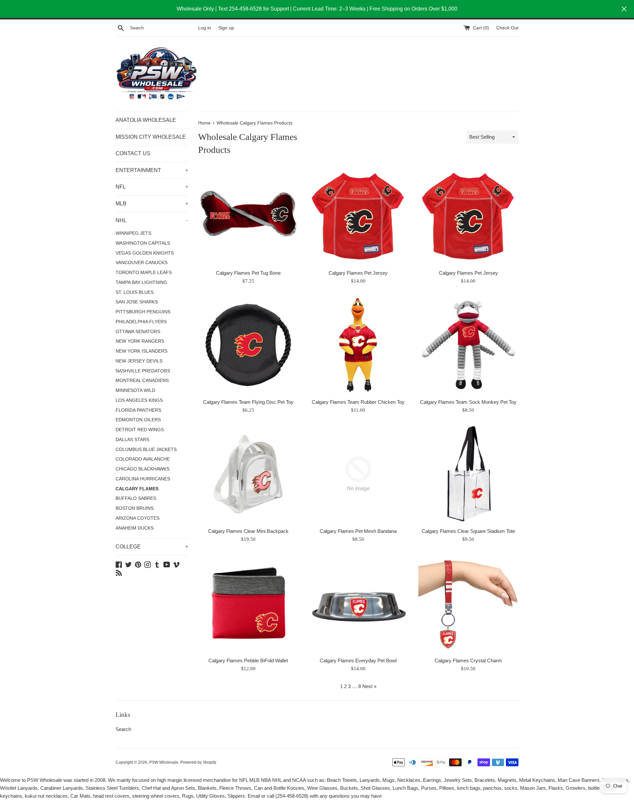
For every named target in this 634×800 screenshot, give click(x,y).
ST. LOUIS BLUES (135, 292)
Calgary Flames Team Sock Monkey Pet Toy (468, 402)
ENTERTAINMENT (152, 170)
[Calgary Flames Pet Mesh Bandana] (358, 474)
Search (123, 729)
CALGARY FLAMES (137, 488)
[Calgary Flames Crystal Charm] (468, 603)
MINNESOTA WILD (135, 390)
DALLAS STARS (132, 439)
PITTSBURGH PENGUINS (143, 311)
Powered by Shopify (198, 762)
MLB (152, 203)
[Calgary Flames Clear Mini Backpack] (248, 474)
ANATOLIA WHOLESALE (146, 120)
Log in (204, 27)
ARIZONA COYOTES (137, 518)
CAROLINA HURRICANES (143, 478)
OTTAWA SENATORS (138, 331)
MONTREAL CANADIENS (142, 380)
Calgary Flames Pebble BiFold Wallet (248, 660)
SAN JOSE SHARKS (137, 301)
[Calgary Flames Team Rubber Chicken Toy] (358, 345)
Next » (369, 686)
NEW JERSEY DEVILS (139, 361)
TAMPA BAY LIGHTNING (141, 282)
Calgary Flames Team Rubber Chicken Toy (358, 402)
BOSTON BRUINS (135, 508)
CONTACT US (133, 153)
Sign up (226, 27)
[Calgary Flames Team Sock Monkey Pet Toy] (468, 345)
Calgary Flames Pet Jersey (358, 273)
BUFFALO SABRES (136, 498)
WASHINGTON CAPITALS (143, 243)
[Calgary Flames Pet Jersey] (358, 215)
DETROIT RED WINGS (140, 429)
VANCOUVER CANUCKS (141, 262)
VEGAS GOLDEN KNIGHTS (145, 253)
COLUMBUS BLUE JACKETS (146, 449)
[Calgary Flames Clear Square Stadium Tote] (468, 474)
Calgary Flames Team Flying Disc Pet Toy (248, 402)
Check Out (507, 27)
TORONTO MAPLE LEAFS (144, 272)
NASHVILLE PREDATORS (143, 370)
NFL (152, 187)
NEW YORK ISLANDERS (141, 351)
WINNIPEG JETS (133, 233)
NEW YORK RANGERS (140, 341)
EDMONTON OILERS (138, 419)
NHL (152, 220)
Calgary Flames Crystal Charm (468, 660)
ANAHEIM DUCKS (135, 528)
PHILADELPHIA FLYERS (141, 321)
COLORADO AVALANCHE (143, 459)
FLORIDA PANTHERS (138, 410)
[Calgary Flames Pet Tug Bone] (248, 215)
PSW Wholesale (163, 762)
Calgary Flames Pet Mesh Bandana (358, 531)
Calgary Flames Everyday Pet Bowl (358, 660)
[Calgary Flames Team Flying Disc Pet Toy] (248, 345)
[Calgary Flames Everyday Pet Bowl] (358, 603)
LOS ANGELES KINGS (139, 400)
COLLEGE (152, 546)
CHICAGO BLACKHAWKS (142, 469)
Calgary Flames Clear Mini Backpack (248, 531)
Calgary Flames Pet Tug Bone (248, 273)
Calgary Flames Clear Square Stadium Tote (468, 531)
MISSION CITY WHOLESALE (151, 137)
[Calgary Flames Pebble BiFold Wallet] (248, 603)
